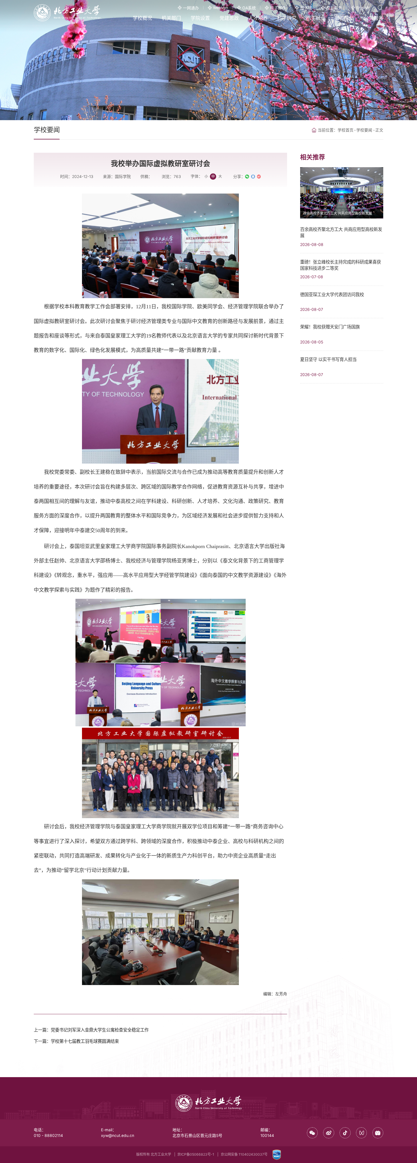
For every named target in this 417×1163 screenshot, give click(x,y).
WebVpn (220, 7)
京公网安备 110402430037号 (244, 1154)
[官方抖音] (345, 1132)
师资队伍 (344, 18)
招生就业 (315, 18)
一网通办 (191, 8)
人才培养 (258, 18)
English (362, 7)
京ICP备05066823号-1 (195, 1154)
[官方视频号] (361, 1132)
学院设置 (200, 18)
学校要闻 (364, 130)
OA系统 (249, 8)
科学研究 (286, 18)
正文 (379, 130)
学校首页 (345, 130)
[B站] (378, 1132)
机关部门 (171, 18)
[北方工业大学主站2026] (67, 12)
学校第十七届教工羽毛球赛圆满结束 (85, 1041)
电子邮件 (278, 8)
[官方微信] (312, 1132)
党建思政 (229, 18)
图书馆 (306, 8)
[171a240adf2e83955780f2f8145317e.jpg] (160, 662)
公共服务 (373, 18)
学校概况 (142, 18)
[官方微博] (328, 1132)
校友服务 (334, 8)
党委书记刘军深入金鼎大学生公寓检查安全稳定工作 (100, 1030)
